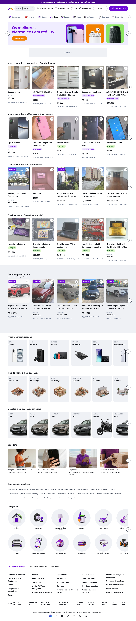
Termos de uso (33, 603)
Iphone (22, 494)
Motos (10, 585)
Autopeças (91, 17)
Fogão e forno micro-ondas (85, 494)
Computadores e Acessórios (14, 590)
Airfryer (42, 494)
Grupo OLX (104, 603)
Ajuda (10, 603)
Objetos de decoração (115, 592)
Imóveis (67, 17)
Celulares (105, 17)
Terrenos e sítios (88, 578)
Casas (10, 595)
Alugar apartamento (39, 498)
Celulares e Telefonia (16, 575)
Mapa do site (80, 603)
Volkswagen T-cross (36, 489)
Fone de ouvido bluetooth (104, 494)
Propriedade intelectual (63, 603)
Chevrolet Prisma (82, 489)
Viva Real (123, 603)
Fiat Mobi (114, 489)
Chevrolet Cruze (13, 494)
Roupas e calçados (89, 582)
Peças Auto (61, 578)
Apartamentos (62, 575)
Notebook (71, 494)
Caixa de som (61, 494)
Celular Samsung (32, 494)
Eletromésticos (38, 578)
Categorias (16, 17)
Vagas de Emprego (64, 582)
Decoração (119, 17)
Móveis (35, 575)
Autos (79, 17)
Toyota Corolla (95, 489)
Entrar (100, 8)
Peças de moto (112, 589)
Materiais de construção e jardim (67, 591)
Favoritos (31, 17)
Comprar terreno (73, 498)
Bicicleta (10, 498)
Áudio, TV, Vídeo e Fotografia (39, 587)
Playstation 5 (51, 494)
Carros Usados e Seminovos (14, 579)
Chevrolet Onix (12, 489)
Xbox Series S (119, 494)
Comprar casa (52, 498)
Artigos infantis (88, 575)
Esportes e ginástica (90, 586)
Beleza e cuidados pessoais (89, 591)
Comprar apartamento (22, 498)
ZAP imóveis (114, 603)
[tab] (18, 566)
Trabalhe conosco (91, 603)
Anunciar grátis (120, 8)
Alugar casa (62, 498)
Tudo (56, 17)
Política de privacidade (45, 603)
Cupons (44, 17)
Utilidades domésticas (115, 581)
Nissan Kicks (105, 489)
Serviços (60, 586)
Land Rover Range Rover (66, 489)
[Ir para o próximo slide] (130, 87)
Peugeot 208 (23, 489)
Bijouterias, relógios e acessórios (115, 576)
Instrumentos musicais (115, 585)
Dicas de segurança (17, 603)
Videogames (37, 582)
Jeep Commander (51, 489)
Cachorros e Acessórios (42, 592)
